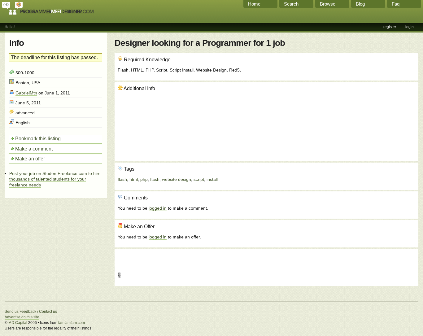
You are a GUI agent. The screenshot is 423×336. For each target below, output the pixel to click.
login (409, 27)
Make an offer (30, 158)
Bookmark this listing (38, 138)
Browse (327, 4)
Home (254, 4)
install (212, 179)
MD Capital (17, 323)
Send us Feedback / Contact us (31, 311)
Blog (360, 4)
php (144, 179)
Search (291, 4)
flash (122, 179)
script (199, 179)
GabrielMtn (26, 92)
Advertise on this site (22, 317)
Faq (395, 4)
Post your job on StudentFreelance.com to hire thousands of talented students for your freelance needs (55, 179)
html (133, 179)
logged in (158, 208)
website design (176, 179)
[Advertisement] (382, 119)
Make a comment (34, 148)
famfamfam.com (71, 323)
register (389, 27)
